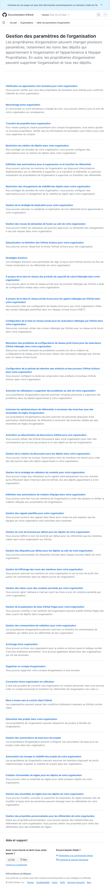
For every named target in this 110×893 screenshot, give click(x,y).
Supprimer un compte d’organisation (26, 666)
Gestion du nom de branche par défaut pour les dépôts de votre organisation (48, 531)
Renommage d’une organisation (23, 104)
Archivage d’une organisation (22, 644)
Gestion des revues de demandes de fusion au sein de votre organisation (46, 223)
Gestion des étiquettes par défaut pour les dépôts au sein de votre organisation (49, 550)
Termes (30, 882)
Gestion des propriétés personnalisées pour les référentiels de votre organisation (50, 816)
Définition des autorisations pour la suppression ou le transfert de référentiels (48, 164)
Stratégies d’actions (16, 257)
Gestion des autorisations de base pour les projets (33, 737)
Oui (12, 859)
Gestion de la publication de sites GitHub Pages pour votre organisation (45, 606)
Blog (89, 882)
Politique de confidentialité (16, 865)
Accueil (13, 22)
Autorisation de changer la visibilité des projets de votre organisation (43, 756)
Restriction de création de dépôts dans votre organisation (37, 145)
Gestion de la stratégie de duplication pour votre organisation (39, 205)
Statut (55, 882)
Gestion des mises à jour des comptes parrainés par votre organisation (44, 588)
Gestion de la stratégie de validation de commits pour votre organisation (45, 472)
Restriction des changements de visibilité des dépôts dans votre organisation (48, 186)
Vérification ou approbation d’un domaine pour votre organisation (41, 86)
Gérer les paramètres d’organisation (53, 22)
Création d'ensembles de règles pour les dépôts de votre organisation (44, 775)
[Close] (102, 4)
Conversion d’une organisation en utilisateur (30, 681)
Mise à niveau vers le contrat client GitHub (29, 700)
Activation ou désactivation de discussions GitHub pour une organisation (46, 435)
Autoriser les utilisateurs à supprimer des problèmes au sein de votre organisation (51, 390)
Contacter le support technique (73, 859)
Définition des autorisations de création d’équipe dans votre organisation (46, 494)
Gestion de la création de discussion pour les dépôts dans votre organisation (48, 453)
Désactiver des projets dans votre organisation (31, 719)
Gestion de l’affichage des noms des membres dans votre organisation (44, 569)
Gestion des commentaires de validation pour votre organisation (41, 625)
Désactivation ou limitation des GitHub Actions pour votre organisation (45, 242)
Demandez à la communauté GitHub (76, 855)
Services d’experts (76, 882)
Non (25, 859)
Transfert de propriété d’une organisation (28, 123)
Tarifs (62, 882)
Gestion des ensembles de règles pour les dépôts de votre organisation (45, 793)
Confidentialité (43, 882)
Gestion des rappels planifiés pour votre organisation (35, 513)
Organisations (26, 22)
